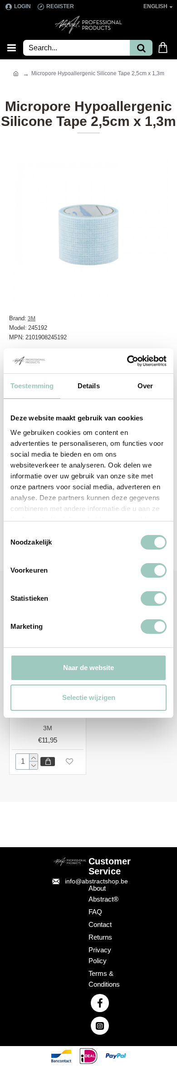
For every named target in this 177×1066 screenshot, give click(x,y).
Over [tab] (145, 386)
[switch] (154, 570)
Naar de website (88, 667)
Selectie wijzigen (88, 697)
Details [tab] (89, 386)
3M (31, 318)
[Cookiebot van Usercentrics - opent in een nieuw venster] (127, 361)
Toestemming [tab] (32, 386)
